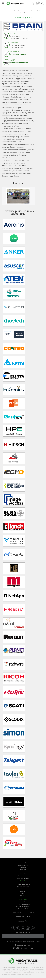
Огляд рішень (23, 908)
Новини (23, 867)
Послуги (23, 891)
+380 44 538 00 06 (23, 945)
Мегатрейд (23, 863)
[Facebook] (13, 928)
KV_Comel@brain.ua (18, 54)
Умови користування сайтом (23, 912)
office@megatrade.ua (24, 948)
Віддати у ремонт (23, 887)
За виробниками (23, 878)
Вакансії (23, 869)
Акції (23, 902)
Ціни (23, 889)
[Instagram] (28, 928)
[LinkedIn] (18, 928)
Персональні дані (23, 917)
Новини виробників (23, 906)
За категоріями (23, 876)
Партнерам (23, 899)
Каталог (23, 874)
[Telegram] (33, 928)
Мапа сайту (23, 921)
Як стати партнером (23, 904)
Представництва (23, 865)
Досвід (23, 893)
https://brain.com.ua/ (19, 63)
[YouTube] (23, 928)
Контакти (23, 895)
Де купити (23, 880)
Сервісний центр (23, 884)
